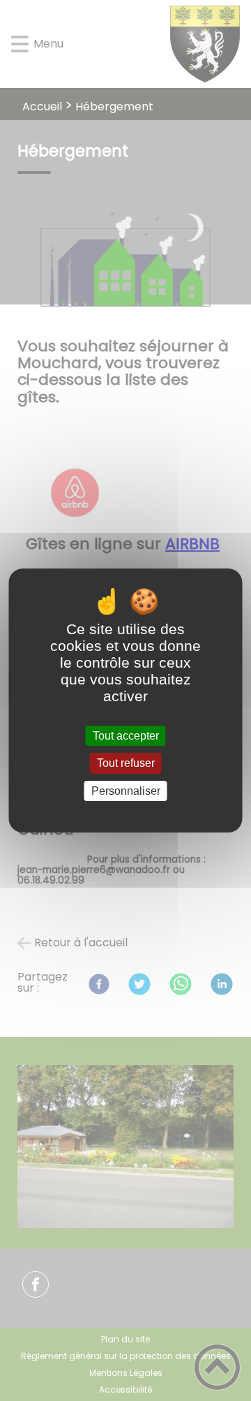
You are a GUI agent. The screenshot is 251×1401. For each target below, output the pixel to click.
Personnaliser (125, 791)
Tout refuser (126, 764)
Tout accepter (126, 736)
